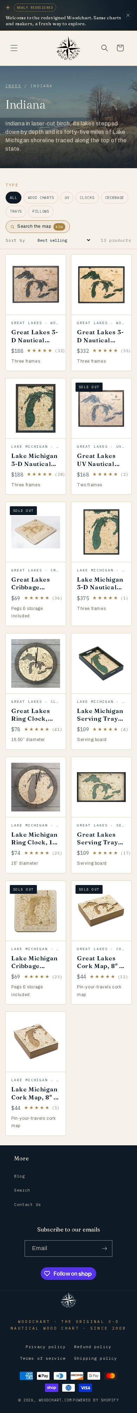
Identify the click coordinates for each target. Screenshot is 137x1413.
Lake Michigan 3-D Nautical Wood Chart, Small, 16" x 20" (34, 471)
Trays (16, 211)
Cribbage (114, 197)
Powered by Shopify (96, 1400)
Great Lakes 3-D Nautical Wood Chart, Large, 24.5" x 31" (100, 347)
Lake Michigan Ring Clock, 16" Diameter (35, 842)
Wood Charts (41, 197)
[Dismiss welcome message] (128, 15)
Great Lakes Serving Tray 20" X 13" (97, 842)
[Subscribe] (104, 1248)
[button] (14, 48)
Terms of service (43, 1358)
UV (67, 197)
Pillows (40, 211)
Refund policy (92, 1346)
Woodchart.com (55, 1400)
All (13, 197)
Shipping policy (95, 1358)
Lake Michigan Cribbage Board (34, 965)
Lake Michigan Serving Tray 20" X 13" (100, 718)
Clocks (87, 197)
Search (22, 1190)
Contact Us (27, 1204)
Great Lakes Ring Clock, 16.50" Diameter (30, 722)
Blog (19, 1176)
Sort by (15, 240)
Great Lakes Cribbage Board (30, 587)
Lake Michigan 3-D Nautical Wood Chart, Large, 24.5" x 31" (100, 595)
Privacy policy (46, 1346)
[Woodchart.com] (68, 1307)
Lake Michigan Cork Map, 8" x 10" (34, 1096)
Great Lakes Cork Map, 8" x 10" (99, 965)
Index (13, 85)
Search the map (40, 226)
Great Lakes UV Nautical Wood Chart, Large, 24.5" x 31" (98, 471)
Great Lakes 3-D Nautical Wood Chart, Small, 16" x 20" (34, 347)
